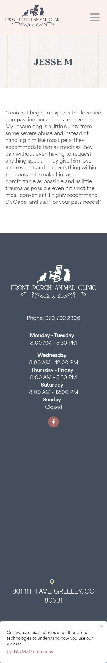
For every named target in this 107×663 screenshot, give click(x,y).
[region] (53, 642)
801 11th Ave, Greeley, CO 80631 (53, 596)
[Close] (101, 625)
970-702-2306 (62, 318)
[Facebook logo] (53, 421)
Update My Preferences (30, 652)
